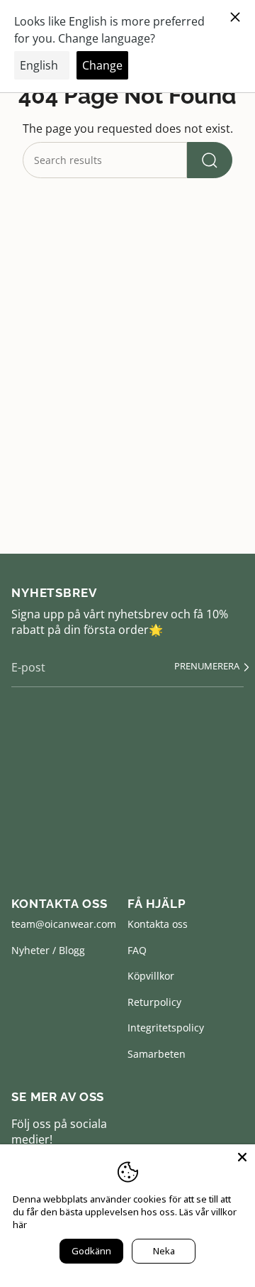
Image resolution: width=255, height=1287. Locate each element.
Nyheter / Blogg (48, 950)
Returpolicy (154, 1002)
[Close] (242, 1157)
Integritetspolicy (166, 1027)
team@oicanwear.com (63, 924)
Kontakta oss (158, 924)
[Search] (209, 160)
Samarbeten (157, 1054)
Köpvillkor (151, 975)
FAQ (137, 950)
